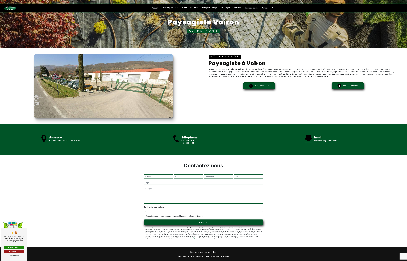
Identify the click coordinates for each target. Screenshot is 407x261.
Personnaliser (14, 256)
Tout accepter (15, 247)
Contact (264, 8)
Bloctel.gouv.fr (194, 238)
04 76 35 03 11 (187, 140)
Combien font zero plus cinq (155, 207)
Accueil (155, 8)
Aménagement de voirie (231, 8)
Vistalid (183, 256)
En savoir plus (261, 86)
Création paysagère (170, 8)
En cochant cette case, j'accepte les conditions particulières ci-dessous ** (176, 216)
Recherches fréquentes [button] (203, 252)
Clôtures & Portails (190, 8)
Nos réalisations (251, 8)
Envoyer (203, 222)
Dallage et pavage (209, 8)
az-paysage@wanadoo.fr (325, 140)
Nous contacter (350, 86)
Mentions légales (221, 256)
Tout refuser (14, 252)
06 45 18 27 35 (187, 143)
